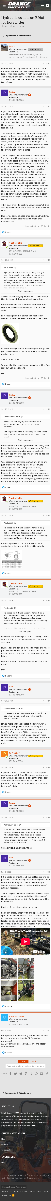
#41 (48, 63)
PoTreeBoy (14, 753)
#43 (48, 260)
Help (46, 1191)
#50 (48, 872)
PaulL (6, 26)
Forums (4, 1144)
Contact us (6, 1150)
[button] (4, 5)
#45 (48, 515)
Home (4, 1139)
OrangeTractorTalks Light (14, 1187)
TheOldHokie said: (12, 417)
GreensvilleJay (16, 1016)
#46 (48, 600)
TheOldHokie (15, 243)
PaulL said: (8, 268)
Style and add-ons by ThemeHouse (23, 1178)
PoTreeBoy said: (11, 825)
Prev (24, 1061)
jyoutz (12, 46)
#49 (48, 817)
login (3, 1162)
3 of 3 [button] (33, 1061)
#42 (48, 106)
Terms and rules (21, 1191)
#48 (48, 767)
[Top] (9, 1195)
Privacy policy (36, 1191)
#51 (48, 1030)
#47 (48, 701)
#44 (48, 409)
